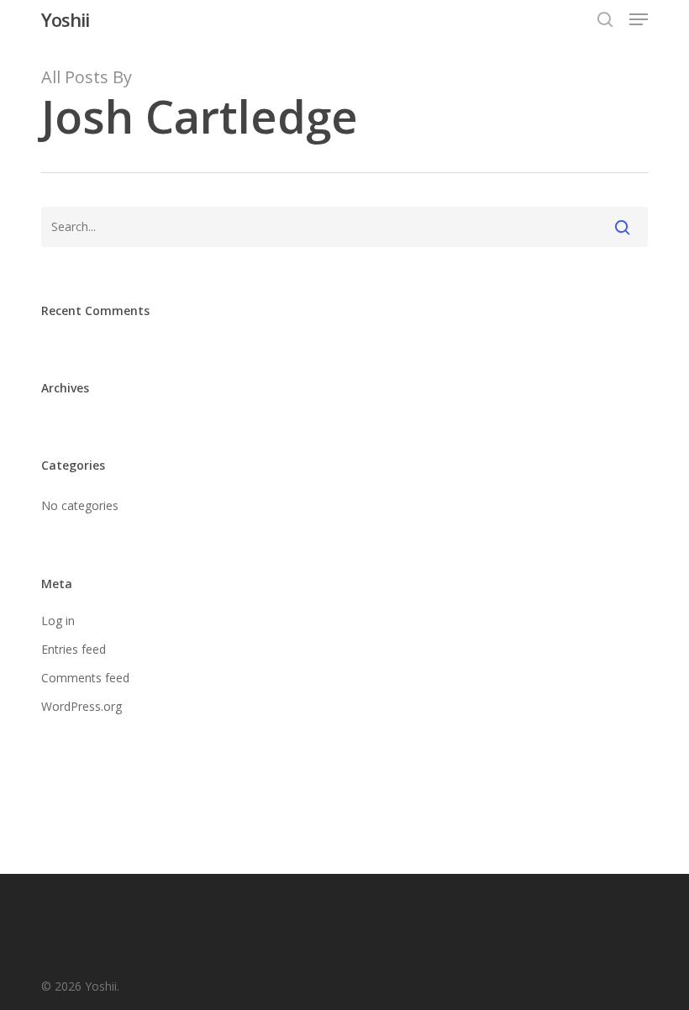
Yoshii (65, 19)
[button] (638, 19)
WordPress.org (81, 706)
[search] (605, 19)
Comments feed (85, 678)
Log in (58, 621)
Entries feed (73, 649)
